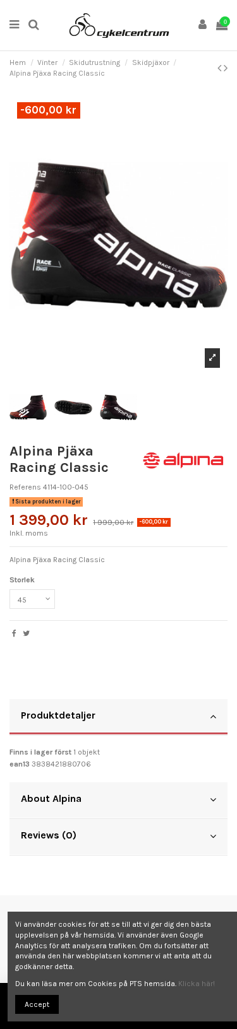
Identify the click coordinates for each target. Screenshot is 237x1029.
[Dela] (14, 633)
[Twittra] (26, 633)
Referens (25, 487)
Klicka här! (196, 983)
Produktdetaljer (58, 715)
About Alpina (51, 798)
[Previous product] (220, 68)
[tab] (118, 717)
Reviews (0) (48, 835)
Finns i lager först (40, 752)
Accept (37, 1004)
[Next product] (226, 68)
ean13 (19, 764)
